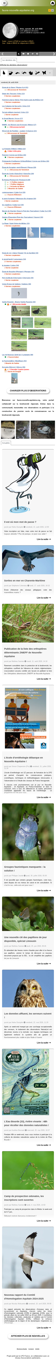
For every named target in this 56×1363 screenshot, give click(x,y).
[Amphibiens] (30, 73)
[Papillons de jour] (44, 73)
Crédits (37, 1349)
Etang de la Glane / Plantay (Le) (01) (15, 87)
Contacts (31, 1349)
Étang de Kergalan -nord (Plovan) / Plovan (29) (19, 167)
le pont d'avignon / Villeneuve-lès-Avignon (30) (19, 199)
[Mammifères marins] (17, 73)
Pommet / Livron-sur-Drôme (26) (14, 155)
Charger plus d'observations (28, 391)
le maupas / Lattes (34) (10, 265)
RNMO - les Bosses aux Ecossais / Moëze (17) (19, 125)
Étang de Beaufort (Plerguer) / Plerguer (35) (18, 272)
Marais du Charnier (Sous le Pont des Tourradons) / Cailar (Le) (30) (26, 211)
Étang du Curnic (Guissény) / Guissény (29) (18, 174)
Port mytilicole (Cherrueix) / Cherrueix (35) (17, 278)
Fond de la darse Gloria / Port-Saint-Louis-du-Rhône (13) (22, 100)
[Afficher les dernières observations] (13, 65)
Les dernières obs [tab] (9, 60)
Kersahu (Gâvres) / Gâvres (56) (13, 367)
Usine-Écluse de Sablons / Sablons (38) (16, 284)
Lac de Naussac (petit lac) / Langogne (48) (17, 355)
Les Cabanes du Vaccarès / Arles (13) (16, 106)
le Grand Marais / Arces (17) (12, 118)
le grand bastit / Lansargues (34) (14, 259)
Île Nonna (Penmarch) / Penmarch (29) (16, 180)
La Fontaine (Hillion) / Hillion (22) (14, 149)
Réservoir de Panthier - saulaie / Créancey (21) (19, 131)
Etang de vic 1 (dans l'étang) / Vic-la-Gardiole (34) (20, 253)
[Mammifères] (11, 73)
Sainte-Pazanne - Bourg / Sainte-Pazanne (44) (19, 302)
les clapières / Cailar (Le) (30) (13, 205)
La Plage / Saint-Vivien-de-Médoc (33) (16, 223)
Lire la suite (43, 539)
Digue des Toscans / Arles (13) (13, 94)
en (52, 10)
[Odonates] (37, 73)
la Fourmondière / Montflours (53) (14, 361)
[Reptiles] (24, 73)
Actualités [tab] (6, 443)
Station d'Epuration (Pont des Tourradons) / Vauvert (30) (22, 217)
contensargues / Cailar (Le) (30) (13, 192)
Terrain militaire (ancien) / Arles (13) (15, 112)
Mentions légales (22, 1349)
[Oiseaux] (4, 73)
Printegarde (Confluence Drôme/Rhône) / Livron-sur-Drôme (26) (25, 161)
